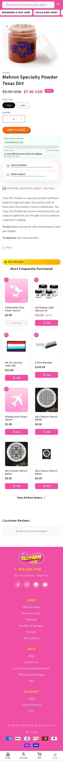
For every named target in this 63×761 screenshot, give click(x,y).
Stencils (31, 632)
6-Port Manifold (43, 362)
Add (48, 323)
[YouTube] (45, 584)
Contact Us (31, 662)
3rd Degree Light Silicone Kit (44, 309)
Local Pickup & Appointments (31, 668)
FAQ (31, 681)
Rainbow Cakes (31, 613)
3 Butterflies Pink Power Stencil (14, 309)
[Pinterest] (36, 584)
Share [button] (9, 247)
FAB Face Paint (31, 607)
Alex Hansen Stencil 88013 (16, 472)
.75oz (9, 105)
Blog (31, 656)
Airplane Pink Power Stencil (16, 418)
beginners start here (16, 12)
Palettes (31, 619)
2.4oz (23, 105)
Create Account (31, 705)
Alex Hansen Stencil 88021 (46, 472)
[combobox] (28, 4)
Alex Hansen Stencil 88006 (46, 418)
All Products (31, 638)
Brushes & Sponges (31, 625)
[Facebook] (17, 584)
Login (31, 698)
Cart (31, 711)
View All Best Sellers (29, 497)
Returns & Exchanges (31, 674)
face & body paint (46, 12)
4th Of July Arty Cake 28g (13, 364)
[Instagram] (27, 584)
